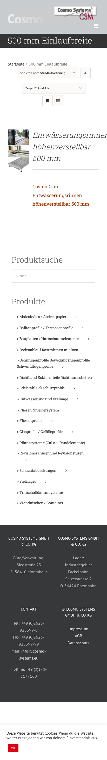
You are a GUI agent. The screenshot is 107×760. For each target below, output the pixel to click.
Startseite (16, 64)
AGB (78, 635)
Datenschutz (78, 642)
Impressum (78, 628)
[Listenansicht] (58, 101)
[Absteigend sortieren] (86, 73)
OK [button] (13, 748)
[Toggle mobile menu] (96, 25)
